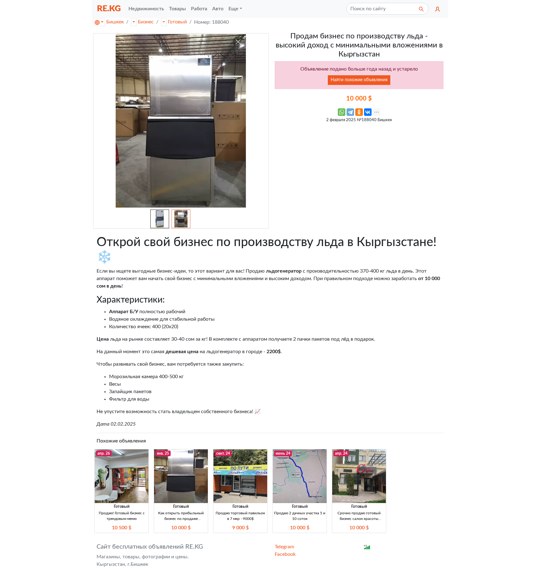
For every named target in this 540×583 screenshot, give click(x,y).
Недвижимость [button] (146, 8)
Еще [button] (233, 8)
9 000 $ (240, 527)
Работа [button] (199, 8)
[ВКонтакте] (368, 112)
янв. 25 (163, 453)
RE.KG (109, 8)
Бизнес (146, 21)
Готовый (177, 21)
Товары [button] (177, 8)
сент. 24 (223, 453)
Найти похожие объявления (359, 80)
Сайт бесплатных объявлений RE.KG (150, 547)
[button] (437, 8)
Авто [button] (217, 8)
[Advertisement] (359, 169)
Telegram (284, 546)
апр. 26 (104, 453)
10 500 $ (121, 527)
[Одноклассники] (359, 112)
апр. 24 (341, 453)
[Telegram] (350, 112)
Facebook (285, 554)
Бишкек (115, 21)
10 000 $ (181, 527)
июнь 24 (283, 453)
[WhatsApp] (341, 112)
